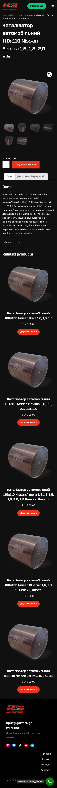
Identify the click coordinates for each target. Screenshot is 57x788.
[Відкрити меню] (53, 6)
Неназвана (43, 780)
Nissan (14, 15)
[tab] (10, 176)
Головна (6, 15)
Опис (10, 176)
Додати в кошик (26, 164)
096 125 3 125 (36, 6)
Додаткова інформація (31, 176)
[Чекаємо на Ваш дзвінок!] (50, 781)
